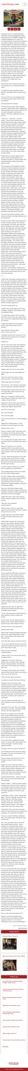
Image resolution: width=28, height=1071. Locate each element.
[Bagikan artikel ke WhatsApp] (12, 29)
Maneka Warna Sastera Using (11, 1026)
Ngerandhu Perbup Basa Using (11, 1005)
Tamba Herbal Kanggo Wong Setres (13, 1020)
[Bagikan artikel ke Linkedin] (18, 29)
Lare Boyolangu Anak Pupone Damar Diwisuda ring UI (13, 990)
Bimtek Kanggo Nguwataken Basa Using (12, 998)
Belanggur (5, 1046)
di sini (14, 920)
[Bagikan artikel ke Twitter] (15, 29)
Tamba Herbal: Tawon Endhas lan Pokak (14, 1040)
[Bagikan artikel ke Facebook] (9, 29)
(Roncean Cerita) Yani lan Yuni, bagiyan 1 (14, 956)
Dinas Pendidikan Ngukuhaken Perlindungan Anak (11, 1012)
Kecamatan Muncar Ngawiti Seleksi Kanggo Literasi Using (13, 981)
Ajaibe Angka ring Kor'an (10, 1033)
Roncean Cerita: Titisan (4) (10, 936)
